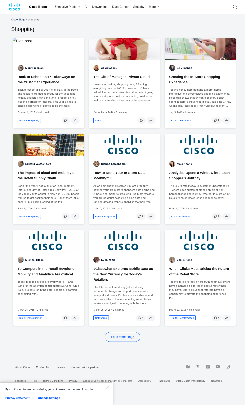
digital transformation (30, 318)
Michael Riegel (34, 259)
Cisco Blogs (38, 6)
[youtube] (218, 366)
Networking (100, 6)
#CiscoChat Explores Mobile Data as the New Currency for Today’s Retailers (123, 274)
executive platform (180, 216)
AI (86, 6)
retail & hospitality (29, 120)
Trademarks (163, 381)
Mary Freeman (34, 67)
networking (101, 318)
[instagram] (228, 366)
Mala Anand (184, 163)
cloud (98, 120)
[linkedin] (208, 366)
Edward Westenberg (38, 163)
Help (34, 381)
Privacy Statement (17, 397)
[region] (56, 393)
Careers (60, 367)
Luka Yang (108, 259)
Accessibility (144, 381)
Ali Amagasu (109, 67)
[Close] (107, 387)
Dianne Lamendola (113, 163)
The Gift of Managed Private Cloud (121, 77)
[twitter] (198, 366)
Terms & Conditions (53, 381)
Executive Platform (67, 6)
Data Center (120, 6)
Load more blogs (122, 336)
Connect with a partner (85, 367)
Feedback (20, 381)
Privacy (73, 381)
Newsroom (216, 381)
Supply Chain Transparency (190, 381)
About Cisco (22, 367)
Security (138, 6)
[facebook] (188, 366)
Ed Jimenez (184, 67)
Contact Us (42, 367)
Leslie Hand (184, 259)
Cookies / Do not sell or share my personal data (107, 381)
